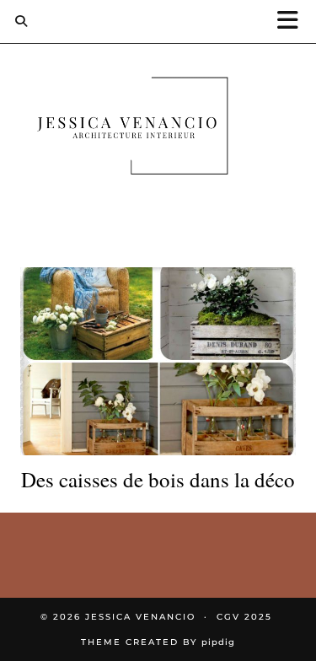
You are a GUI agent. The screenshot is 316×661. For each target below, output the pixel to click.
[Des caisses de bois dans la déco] (158, 361)
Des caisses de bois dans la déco (158, 480)
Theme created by (158, 642)
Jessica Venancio (140, 616)
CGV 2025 (244, 616)
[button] (293, 21)
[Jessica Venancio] (158, 129)
